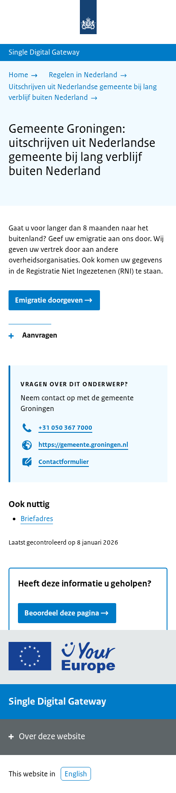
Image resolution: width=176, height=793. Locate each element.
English (76, 773)
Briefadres (37, 518)
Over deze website (52, 736)
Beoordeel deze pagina (61, 613)
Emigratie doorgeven (49, 300)
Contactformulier (63, 462)
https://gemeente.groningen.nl (83, 444)
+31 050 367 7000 (65, 427)
